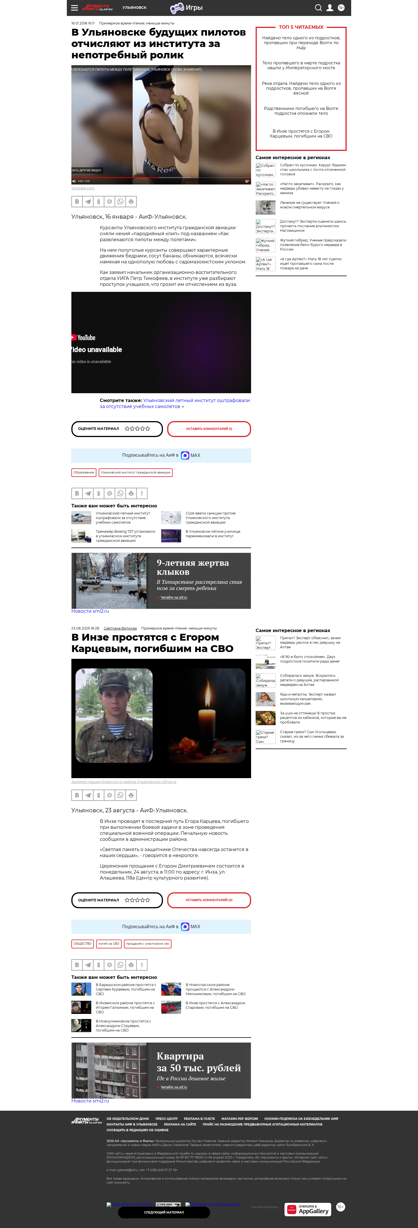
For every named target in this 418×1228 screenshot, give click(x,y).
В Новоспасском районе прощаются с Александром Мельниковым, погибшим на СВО (216, 989)
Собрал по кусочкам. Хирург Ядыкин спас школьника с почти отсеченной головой (313, 169)
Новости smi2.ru (90, 611)
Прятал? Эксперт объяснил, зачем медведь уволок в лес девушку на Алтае (310, 642)
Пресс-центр (166, 1119)
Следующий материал (164, 1212)
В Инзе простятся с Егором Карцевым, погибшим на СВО (301, 134)
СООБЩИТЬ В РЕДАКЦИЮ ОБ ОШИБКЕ (138, 1130)
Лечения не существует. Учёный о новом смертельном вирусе (310, 204)
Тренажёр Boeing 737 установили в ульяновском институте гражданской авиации (125, 536)
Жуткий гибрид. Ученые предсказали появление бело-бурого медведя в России (313, 244)
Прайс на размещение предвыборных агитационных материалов (262, 1124)
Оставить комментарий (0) (209, 900)
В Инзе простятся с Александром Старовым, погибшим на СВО (215, 1005)
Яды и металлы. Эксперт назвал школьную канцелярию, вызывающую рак (308, 699)
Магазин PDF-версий (240, 1119)
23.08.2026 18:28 (85, 628)
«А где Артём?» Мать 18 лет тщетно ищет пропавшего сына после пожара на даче (311, 263)
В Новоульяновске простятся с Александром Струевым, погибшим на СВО (123, 1025)
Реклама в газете (199, 1119)
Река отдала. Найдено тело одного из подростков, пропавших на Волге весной (301, 88)
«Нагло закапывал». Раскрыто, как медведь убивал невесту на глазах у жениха (312, 188)
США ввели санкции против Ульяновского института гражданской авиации (210, 517)
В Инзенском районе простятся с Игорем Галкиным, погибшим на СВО (125, 1007)
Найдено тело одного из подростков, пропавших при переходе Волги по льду (301, 43)
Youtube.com (83, 188)
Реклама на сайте (180, 1124)
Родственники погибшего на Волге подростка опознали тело (301, 111)
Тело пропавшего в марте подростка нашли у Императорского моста (301, 65)
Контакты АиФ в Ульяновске (132, 1124)
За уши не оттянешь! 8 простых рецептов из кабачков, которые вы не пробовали (313, 717)
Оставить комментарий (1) (209, 429)
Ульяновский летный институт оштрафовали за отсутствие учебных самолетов (175, 403)
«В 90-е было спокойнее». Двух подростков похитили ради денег (310, 659)
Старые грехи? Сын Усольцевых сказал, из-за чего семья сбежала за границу (312, 736)
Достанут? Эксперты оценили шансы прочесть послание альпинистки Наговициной (313, 226)
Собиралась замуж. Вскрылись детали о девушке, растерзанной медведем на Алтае (309, 680)
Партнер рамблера (264, 1207)
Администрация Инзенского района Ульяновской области (123, 782)
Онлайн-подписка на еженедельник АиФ (301, 1119)
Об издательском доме (128, 1119)
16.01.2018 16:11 (82, 23)
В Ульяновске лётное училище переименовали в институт (213, 533)
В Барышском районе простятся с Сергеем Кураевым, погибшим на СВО (126, 989)
